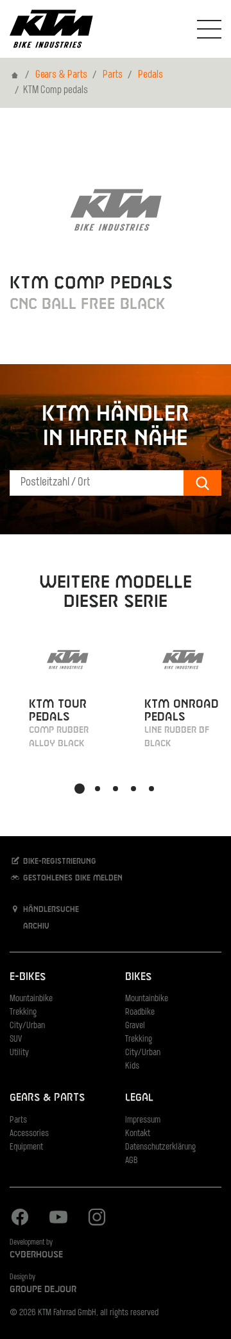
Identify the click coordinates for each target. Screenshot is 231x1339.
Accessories (29, 1134)
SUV (16, 1039)
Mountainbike (31, 999)
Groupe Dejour (43, 1289)
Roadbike (140, 1012)
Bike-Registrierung (58, 862)
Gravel (135, 1026)
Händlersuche (50, 910)
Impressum (142, 1120)
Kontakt (137, 1134)
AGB (131, 1161)
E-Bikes (28, 977)
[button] (79, 789)
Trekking (23, 1012)
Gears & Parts (61, 75)
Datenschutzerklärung (160, 1147)
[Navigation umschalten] (209, 29)
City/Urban (27, 1026)
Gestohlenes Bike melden (72, 878)
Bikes (138, 977)
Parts (113, 75)
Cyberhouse (36, 1255)
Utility (19, 1053)
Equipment (26, 1147)
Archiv (35, 926)
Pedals (150, 75)
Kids (132, 1066)
